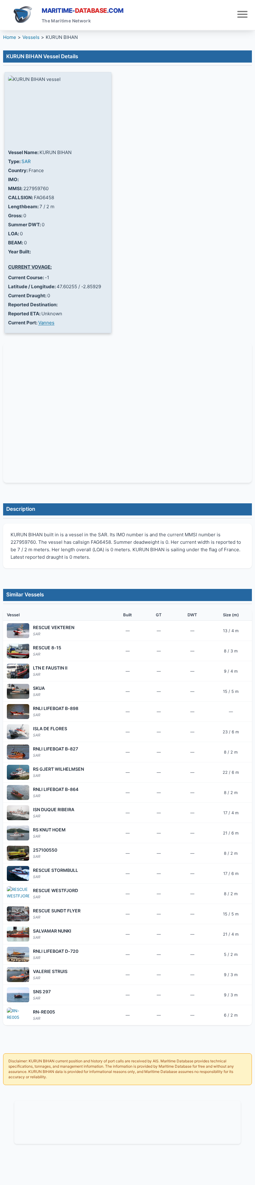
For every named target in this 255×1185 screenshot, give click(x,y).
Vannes (46, 323)
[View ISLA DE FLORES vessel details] (18, 731)
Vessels (30, 37)
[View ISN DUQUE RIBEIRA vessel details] (18, 812)
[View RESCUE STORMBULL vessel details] (18, 873)
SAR (26, 161)
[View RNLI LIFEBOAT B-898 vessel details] (18, 711)
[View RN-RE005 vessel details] (18, 1015)
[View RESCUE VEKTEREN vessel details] (18, 630)
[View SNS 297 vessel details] (18, 994)
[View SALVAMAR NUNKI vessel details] (18, 934)
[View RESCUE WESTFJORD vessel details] (18, 893)
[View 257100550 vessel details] (18, 853)
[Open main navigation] (242, 15)
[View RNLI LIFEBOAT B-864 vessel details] (18, 792)
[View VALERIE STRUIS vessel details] (18, 974)
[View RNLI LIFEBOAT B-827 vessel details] (18, 752)
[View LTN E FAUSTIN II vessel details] (18, 671)
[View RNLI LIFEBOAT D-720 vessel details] (18, 954)
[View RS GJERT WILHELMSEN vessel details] (18, 772)
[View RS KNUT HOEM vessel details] (18, 832)
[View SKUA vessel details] (18, 691)
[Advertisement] (127, 1121)
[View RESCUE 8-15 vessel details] (18, 650)
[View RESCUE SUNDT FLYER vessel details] (18, 913)
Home (9, 37)
